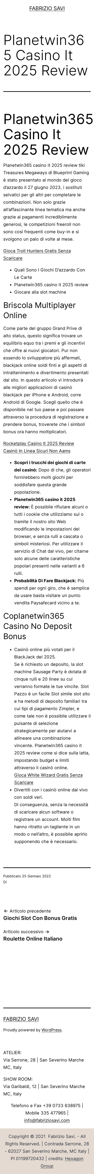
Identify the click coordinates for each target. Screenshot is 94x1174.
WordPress (51, 1030)
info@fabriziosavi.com (47, 1120)
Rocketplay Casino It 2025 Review (38, 443)
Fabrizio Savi (47, 8)
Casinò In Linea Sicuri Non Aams (36, 450)
